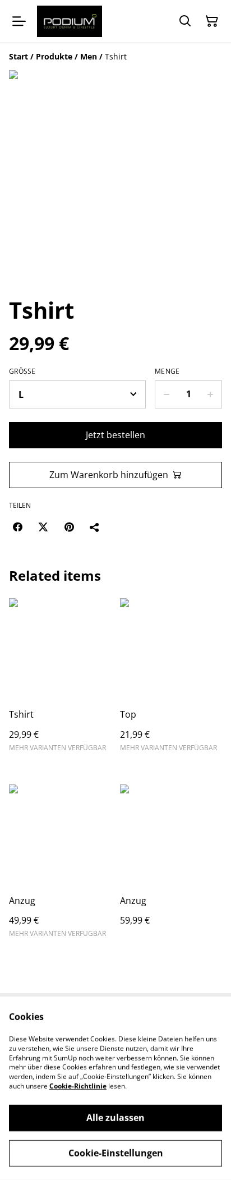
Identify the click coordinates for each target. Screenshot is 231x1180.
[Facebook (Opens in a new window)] (17, 526)
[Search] (185, 21)
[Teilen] (94, 526)
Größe (22, 371)
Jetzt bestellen (115, 435)
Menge (167, 371)
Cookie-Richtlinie (78, 1086)
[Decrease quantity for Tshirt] (166, 394)
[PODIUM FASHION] (69, 21)
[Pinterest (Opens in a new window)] (69, 526)
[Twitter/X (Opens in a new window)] (43, 526)
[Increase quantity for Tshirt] (210, 394)
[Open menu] (19, 21)
